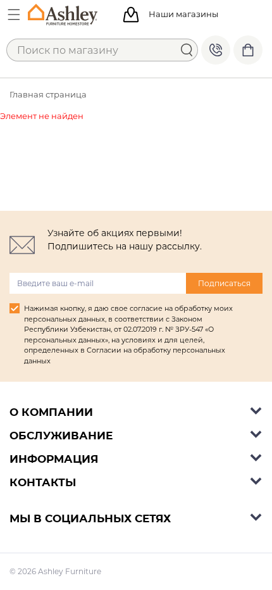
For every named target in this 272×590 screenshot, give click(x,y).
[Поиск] (186, 50)
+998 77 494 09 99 (215, 50)
